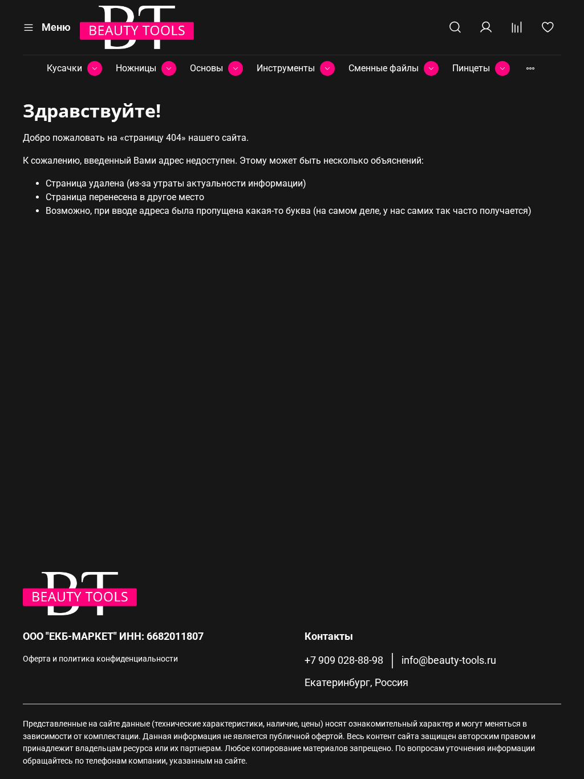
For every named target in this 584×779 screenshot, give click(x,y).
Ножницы (136, 68)
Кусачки (64, 68)
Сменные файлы (383, 68)
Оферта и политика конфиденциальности (100, 659)
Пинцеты (471, 68)
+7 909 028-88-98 (344, 660)
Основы (206, 68)
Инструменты (286, 68)
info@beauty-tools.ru (449, 660)
